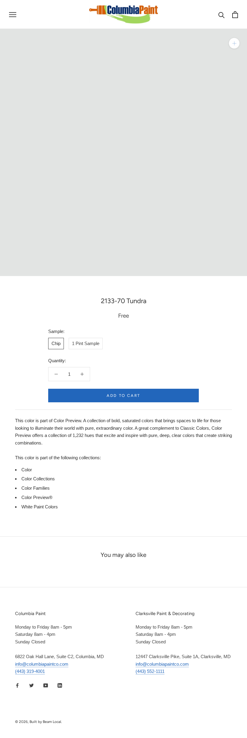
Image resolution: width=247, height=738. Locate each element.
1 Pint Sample (85, 343)
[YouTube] (45, 685)
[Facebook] (17, 685)
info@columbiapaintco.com (41, 664)
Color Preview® (36, 497)
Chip (56, 343)
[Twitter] (31, 685)
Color (26, 469)
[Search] (221, 14)
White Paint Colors (39, 506)
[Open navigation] (12, 14)
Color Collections (38, 478)
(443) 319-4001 (30, 671)
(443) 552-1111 (150, 671)
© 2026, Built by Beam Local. (38, 722)
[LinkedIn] (60, 685)
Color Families (35, 488)
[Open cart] (235, 14)
